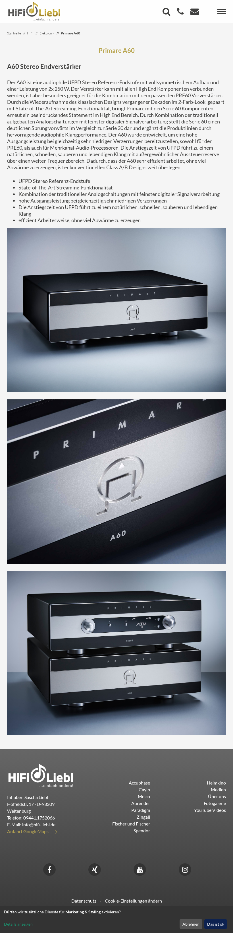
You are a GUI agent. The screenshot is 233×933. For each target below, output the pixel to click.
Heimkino (216, 782)
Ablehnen (190, 924)
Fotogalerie (215, 803)
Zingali (143, 817)
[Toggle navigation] (221, 11)
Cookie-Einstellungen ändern (133, 900)
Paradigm (140, 810)
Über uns (217, 796)
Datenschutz (83, 900)
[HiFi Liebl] (34, 11)
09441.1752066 (39, 817)
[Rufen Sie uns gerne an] (181, 13)
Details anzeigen (18, 924)
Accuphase (139, 782)
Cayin (144, 789)
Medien (218, 789)
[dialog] (116, 919)
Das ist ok (215, 924)
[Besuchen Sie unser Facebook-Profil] (49, 869)
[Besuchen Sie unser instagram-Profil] (185, 869)
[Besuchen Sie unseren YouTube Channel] (140, 869)
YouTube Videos (210, 810)
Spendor (142, 830)
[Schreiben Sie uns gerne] (195, 13)
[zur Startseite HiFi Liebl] (40, 775)
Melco (144, 796)
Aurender (140, 803)
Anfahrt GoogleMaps (28, 831)
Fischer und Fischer (131, 823)
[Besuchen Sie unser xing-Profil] (95, 869)
